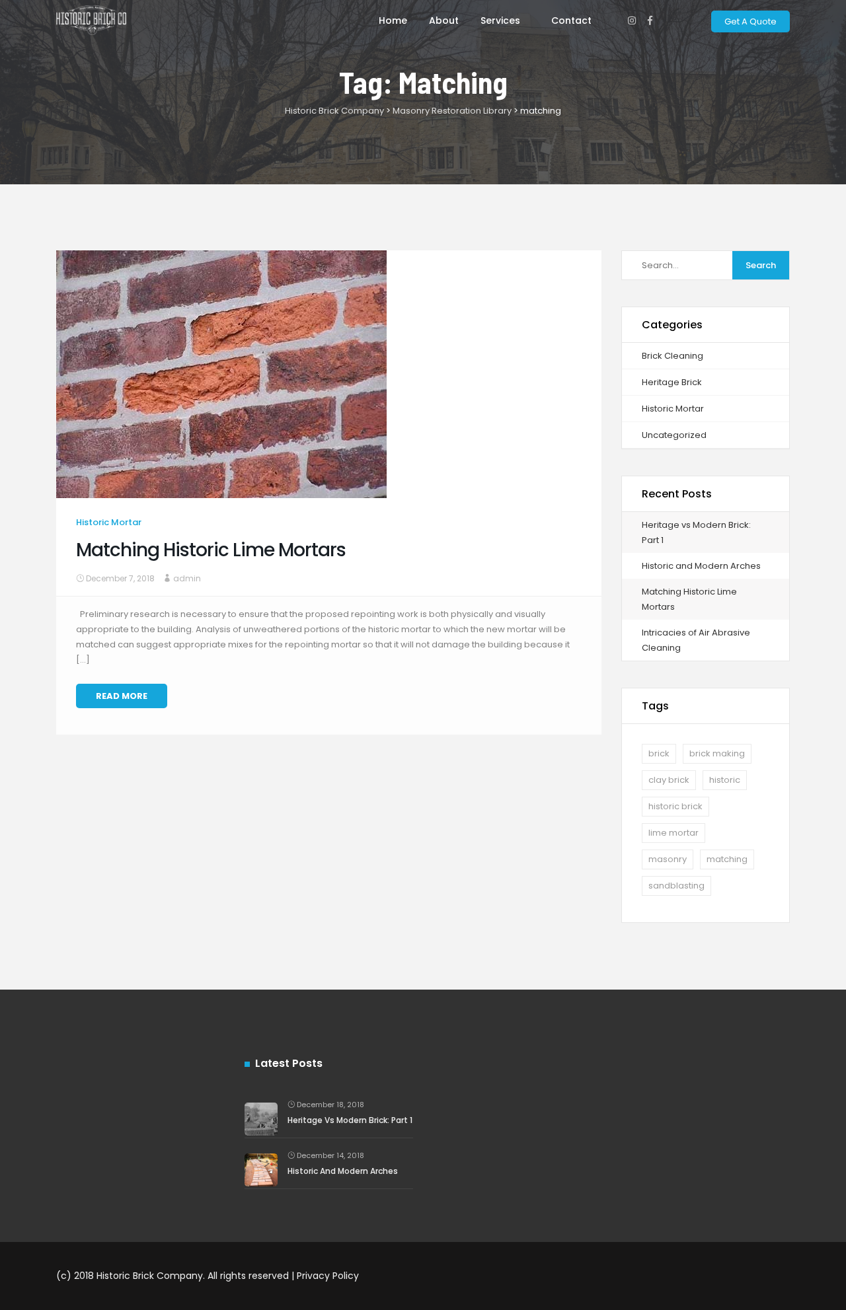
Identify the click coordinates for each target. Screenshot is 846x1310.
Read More (121, 696)
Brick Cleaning (672, 355)
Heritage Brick (672, 382)
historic (724, 780)
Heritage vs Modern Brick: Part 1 (350, 1120)
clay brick (668, 780)
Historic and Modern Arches (701, 566)
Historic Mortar (108, 522)
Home (393, 20)
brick (659, 753)
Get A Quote (750, 21)
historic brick (675, 806)
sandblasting (676, 885)
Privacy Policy (328, 1275)
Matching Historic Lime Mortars (211, 550)
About (444, 20)
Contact (571, 20)
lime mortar (673, 832)
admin (187, 578)
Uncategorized (674, 435)
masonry (667, 859)
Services (500, 20)
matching (727, 859)
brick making (717, 753)
